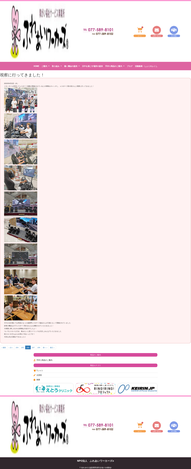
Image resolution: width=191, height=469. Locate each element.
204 (17, 347)
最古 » (52, 347)
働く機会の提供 (70, 66)
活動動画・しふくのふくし (146, 66)
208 (38, 347)
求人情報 (174, 36)
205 (22, 347)
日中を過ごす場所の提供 (92, 66)
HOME (36, 66)
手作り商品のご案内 (113, 66)
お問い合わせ (157, 36)
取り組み (55, 66)
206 (28, 347)
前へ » (45, 347)
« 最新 (3, 347)
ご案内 (44, 66)
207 (33, 347)
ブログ (130, 66)
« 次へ (11, 347)
